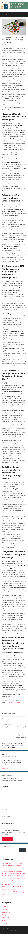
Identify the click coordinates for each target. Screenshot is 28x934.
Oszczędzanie (6, 912)
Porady (4, 915)
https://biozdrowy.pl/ (15, 702)
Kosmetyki (7, 719)
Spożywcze (5, 917)
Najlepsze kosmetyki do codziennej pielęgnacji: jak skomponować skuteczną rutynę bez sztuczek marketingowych (13, 873)
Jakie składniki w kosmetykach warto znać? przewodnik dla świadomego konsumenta (12, 866)
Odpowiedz (5, 768)
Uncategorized (6, 923)
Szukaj (4, 846)
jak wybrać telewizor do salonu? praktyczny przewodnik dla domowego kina (13, 892)
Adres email (6, 817)
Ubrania (4, 920)
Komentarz (5, 786)
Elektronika (5, 907)
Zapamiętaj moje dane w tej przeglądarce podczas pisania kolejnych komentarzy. (13, 833)
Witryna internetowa (8, 823)
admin (24, 45)
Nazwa (4, 810)
